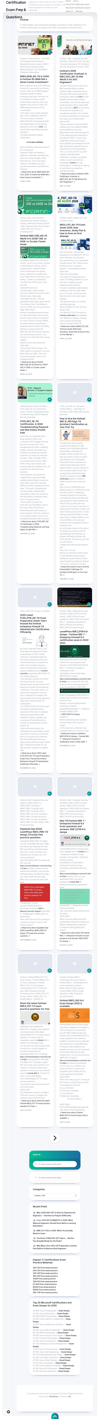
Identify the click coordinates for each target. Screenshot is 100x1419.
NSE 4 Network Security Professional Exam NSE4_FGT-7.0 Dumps (34, 994)
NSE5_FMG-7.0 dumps (29, 805)
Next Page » (55, 1138)
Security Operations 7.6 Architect (74, 64)
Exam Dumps (64, 1311)
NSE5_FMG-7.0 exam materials (33, 814)
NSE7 (76, 108)
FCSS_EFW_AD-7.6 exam (31, 611)
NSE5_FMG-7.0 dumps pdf (31, 808)
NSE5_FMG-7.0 (34, 803)
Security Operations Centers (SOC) (74, 67)
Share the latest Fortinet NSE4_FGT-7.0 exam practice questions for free (34, 1006)
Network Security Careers (31, 64)
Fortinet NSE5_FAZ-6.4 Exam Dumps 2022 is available (72, 1003)
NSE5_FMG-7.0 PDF (28, 822)
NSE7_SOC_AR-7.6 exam (79, 61)
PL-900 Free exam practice (45, 1284)
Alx (69, 1396)
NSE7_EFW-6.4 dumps (71, 714)
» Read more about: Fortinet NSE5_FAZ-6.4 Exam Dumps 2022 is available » (74, 1115)
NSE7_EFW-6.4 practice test (72, 627)
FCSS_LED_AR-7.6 (67, 406)
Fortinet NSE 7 (75, 882)
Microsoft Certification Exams (78, 8)
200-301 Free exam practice (45, 1270)
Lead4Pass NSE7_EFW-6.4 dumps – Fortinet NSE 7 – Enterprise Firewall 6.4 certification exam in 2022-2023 (74, 637)
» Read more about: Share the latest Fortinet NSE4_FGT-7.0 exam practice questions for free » (35, 1103)
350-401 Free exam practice (45, 1276)
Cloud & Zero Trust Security (31, 218)
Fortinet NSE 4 (33, 1073)
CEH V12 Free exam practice (45, 1281)
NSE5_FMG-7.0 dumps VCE (31, 811)
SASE (41, 127)
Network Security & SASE (38, 223)
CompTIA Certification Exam (78, 4)
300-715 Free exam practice (45, 1292)
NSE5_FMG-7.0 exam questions (33, 819)
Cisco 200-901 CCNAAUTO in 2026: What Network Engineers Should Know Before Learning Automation (54, 1223)
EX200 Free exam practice (44, 1287)
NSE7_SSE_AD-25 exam (31, 229)
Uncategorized (26, 231)
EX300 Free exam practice (44, 1290)
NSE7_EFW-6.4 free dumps (71, 624)
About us (69, 11)
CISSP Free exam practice (44, 1279)
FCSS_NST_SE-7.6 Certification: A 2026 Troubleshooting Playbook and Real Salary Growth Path (34, 427)
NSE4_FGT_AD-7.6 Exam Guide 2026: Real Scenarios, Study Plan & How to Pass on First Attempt (72, 230)
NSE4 (70, 218)
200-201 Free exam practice (45, 1268)
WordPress (54, 1396)
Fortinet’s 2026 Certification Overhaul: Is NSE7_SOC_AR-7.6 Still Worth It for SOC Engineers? (73, 77)
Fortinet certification (68, 315)
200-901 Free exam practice (45, 1273)
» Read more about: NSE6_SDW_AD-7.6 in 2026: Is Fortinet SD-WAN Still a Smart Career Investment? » (35, 174)
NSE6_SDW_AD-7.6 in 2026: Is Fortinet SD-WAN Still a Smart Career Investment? (34, 79)
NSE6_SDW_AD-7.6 (28, 69)
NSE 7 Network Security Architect (35, 226)
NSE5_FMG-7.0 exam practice (33, 816)
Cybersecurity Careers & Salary (33, 221)
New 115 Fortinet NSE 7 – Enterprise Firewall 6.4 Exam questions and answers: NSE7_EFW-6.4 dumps (73, 826)
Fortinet (23, 58)
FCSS (80, 97)
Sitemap (79, 11)
